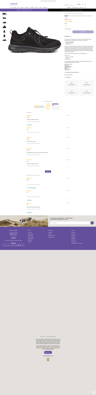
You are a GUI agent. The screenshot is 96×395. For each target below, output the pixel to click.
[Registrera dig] (92, 223)
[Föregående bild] (8, 39)
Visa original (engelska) (32, 187)
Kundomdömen (30, 234)
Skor (65, 13)
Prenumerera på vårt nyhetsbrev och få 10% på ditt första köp (72, 10)
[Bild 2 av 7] (4, 18)
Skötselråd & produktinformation (72, 72)
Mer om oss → (48, 352)
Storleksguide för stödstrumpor (76, 243)
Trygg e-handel (30, 237)
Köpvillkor (50, 234)
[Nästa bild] (61, 39)
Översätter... (30, 124)
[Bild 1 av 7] (4, 14)
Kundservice (68, 77)
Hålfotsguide (73, 238)
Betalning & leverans (51, 235)
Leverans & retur (69, 74)
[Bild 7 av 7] (4, 40)
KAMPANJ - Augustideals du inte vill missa (24, 10)
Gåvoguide (73, 237)
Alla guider (73, 232)
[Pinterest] (52, 356)
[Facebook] (44, 356)
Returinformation (51, 237)
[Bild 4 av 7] (4, 27)
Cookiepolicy (30, 240)
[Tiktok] (50, 356)
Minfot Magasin (30, 235)
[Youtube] (48, 356)
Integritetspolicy (31, 238)
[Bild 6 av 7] (4, 36)
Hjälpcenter (50, 232)
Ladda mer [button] (48, 171)
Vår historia (30, 232)
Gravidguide (73, 235)
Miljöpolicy (30, 241)
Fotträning (73, 234)
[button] (67, 21)
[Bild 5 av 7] (4, 31)
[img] (29, 115)
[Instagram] (46, 356)
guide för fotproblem (50, 349)
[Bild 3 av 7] (4, 22)
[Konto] (83, 4)
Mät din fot (73, 240)
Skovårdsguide (73, 241)
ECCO (70, 36)
